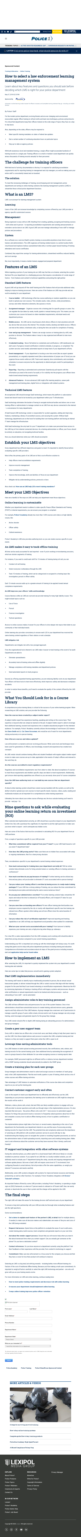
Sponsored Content (12, 66)
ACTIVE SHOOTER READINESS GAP (33, 46)
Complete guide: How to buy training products (26, 1436)
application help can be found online (24, 952)
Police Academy (11, 1368)
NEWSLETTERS (47, 31)
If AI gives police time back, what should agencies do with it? (41, 51)
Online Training (25, 71)
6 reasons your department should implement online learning (31, 1287)
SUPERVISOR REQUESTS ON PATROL (61, 46)
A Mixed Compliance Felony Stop (22, 1448)
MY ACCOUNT (57, 31)
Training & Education (11, 71)
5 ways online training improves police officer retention (29, 1291)
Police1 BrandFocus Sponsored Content (48, 1368)
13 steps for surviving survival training (24, 1425)
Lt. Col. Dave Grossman (28, 731)
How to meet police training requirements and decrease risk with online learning (39, 1282)
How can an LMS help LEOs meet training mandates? (35, 487)
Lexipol (18, 1524)
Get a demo (13, 1218)
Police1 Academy (20, 515)
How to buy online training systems (22, 1430)
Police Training (26, 1368)
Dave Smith (12, 731)
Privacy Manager (57, 1472)
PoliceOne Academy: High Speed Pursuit (24, 1442)
